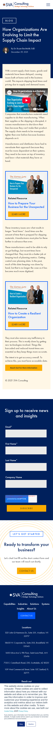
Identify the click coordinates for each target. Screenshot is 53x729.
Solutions (34, 604)
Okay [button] (21, 724)
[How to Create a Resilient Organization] (26, 294)
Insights (20, 608)
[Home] (26, 595)
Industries (22, 604)
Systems (45, 604)
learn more (19, 214)
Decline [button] (31, 724)
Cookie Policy (8, 711)
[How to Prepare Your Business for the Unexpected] (26, 184)
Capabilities (9, 604)
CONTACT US (26, 570)
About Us (31, 608)
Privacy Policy (23, 711)
